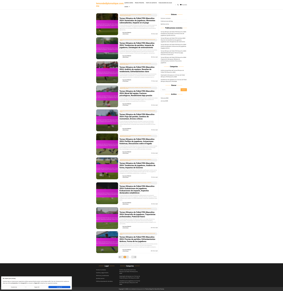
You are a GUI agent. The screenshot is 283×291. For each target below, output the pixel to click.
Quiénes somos (128, 2)
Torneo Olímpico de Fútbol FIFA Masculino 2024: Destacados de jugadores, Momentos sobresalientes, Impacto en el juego (137, 20)
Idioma (126, 6)
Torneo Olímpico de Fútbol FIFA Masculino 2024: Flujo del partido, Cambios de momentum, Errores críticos (136, 116)
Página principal (139, 2)
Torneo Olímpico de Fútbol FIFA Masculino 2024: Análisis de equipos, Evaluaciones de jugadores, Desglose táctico (173, 46)
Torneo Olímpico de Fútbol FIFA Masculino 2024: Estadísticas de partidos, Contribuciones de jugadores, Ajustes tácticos (173, 33)
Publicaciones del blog (165, 2)
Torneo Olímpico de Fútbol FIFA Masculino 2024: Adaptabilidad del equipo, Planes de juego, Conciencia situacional (173, 52)
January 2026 (164, 101)
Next (135, 257)
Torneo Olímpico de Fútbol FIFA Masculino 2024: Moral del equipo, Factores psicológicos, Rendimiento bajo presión (136, 93)
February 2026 (164, 98)
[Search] (178, 4)
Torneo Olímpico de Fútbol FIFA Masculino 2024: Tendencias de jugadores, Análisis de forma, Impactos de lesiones (137, 165)
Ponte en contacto (151, 2)
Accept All (59, 287)
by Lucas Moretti (127, 32)
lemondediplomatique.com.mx (110, 4)
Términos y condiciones (102, 275)
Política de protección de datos (104, 281)
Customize (14, 287)
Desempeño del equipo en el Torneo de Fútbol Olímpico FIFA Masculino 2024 (135, 64)
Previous (120, 257)
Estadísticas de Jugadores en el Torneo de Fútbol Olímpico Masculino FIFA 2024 (135, 15)
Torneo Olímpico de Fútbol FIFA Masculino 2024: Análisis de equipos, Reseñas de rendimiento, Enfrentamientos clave (136, 69)
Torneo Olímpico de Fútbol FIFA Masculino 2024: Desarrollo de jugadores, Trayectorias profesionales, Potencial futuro (137, 214)
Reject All (36, 287)
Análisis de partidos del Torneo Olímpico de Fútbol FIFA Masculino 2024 (137, 40)
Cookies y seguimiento (102, 272)
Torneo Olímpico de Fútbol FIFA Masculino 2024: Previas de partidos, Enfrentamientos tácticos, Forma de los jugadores (137, 239)
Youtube (184, 5)
